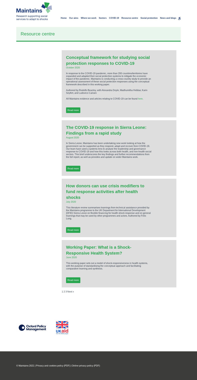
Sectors (103, 18)
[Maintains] (34, 11)
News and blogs (168, 18)
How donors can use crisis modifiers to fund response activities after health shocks (105, 192)
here (140, 98)
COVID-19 (114, 18)
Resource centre (129, 18)
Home (64, 18)
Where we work (88, 18)
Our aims (73, 18)
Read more (73, 110)
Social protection (149, 18)
